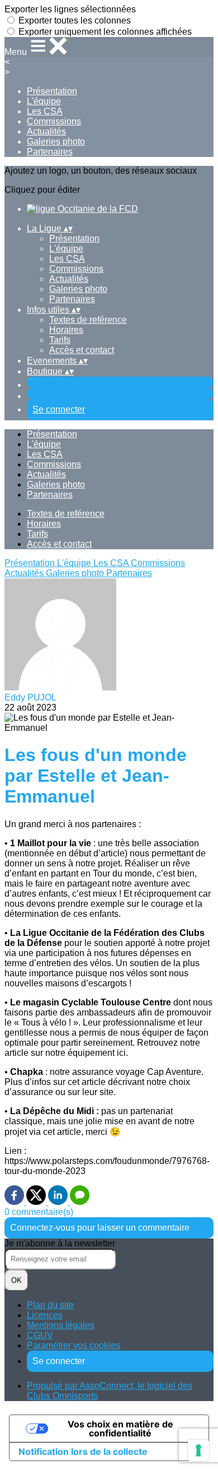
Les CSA (45, 111)
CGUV (40, 1335)
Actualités (46, 131)
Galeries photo (56, 141)
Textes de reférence (88, 319)
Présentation (52, 91)
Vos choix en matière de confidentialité (120, 1428)
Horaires (66, 330)
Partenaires (50, 151)
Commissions (54, 121)
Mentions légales (60, 1325)
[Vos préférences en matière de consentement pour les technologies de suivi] (198, 1450)
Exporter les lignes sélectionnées (70, 9)
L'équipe (44, 101)
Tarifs (59, 340)
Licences (45, 1315)
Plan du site (50, 1305)
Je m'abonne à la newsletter (59, 1243)
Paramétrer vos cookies (73, 1345)
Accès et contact (81, 350)
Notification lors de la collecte (83, 1451)
